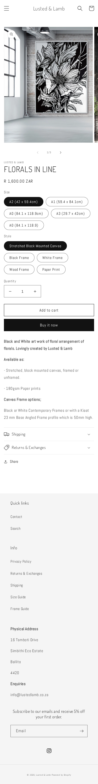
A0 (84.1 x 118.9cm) (26, 213)
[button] (6, 8)
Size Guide (18, 597)
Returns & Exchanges (26, 573)
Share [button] (14, 461)
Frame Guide (19, 608)
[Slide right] (60, 152)
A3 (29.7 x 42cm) (70, 213)
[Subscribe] (81, 731)
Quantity (10, 281)
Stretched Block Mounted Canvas (35, 246)
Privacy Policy (20, 561)
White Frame (52, 257)
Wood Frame (19, 269)
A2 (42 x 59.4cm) (23, 201)
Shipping (16, 585)
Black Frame (19, 257)
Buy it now (49, 325)
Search (15, 528)
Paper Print (51, 269)
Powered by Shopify (61, 775)
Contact (16, 516)
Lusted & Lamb (43, 775)
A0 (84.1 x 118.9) (23, 225)
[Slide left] (37, 152)
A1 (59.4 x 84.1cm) (67, 201)
